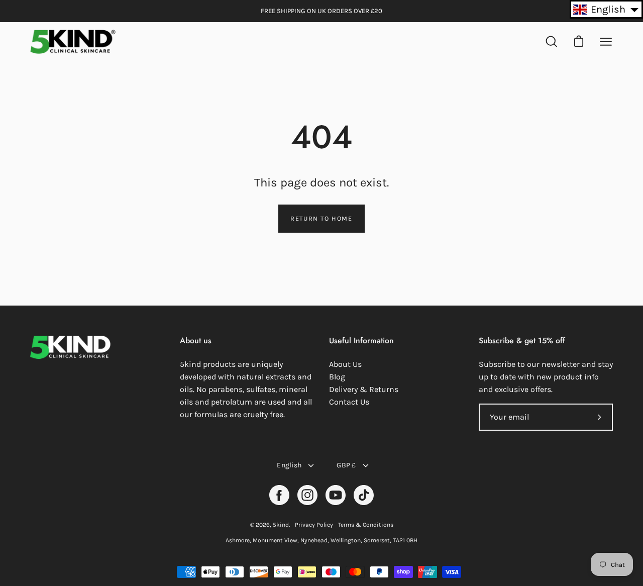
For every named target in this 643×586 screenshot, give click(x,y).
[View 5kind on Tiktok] (364, 495)
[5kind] (73, 42)
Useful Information (361, 341)
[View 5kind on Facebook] (279, 495)
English (289, 465)
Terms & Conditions (365, 524)
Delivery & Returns (363, 389)
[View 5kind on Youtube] (336, 495)
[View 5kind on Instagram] (307, 495)
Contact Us (349, 402)
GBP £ (346, 465)
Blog (337, 376)
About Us (345, 364)
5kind (281, 524)
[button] (606, 9)
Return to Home (321, 218)
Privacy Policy (314, 524)
